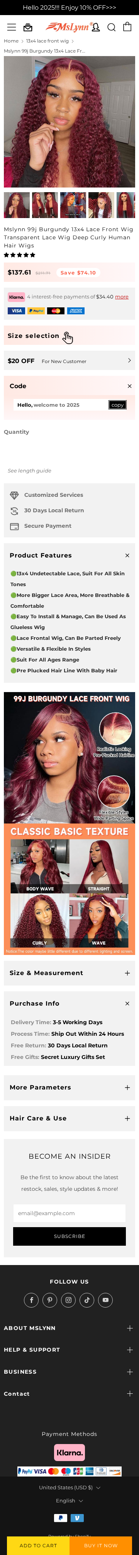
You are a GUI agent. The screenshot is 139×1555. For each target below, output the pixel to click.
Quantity (16, 432)
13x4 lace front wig (47, 41)
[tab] (17, 205)
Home (11, 41)
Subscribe (69, 1236)
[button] (20, 255)
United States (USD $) (66, 1487)
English (65, 1501)
